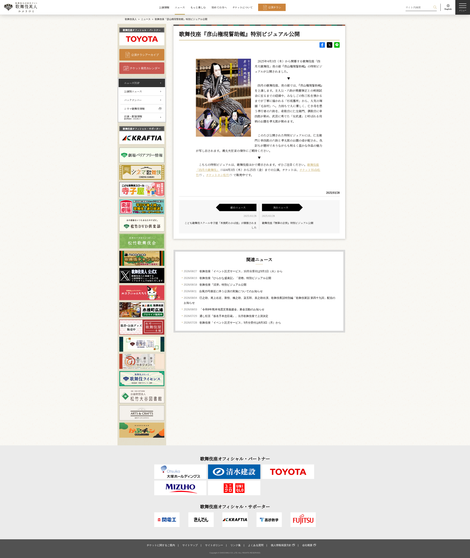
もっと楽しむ (198, 7)
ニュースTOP (132, 83)
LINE (337, 45)
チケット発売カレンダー (145, 68)
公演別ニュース (133, 91)
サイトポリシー (214, 545)
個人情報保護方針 (281, 545)
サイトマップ (190, 545)
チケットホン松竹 (217, 175)
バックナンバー (133, 100)
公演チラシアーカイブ (145, 54)
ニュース (180, 7)
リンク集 (235, 545)
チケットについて (242, 7)
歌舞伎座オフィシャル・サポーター (142, 128)
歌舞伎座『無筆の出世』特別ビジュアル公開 (287, 223)
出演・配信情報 (133, 117)
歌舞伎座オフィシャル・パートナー (142, 30)
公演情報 (164, 7)
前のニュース (238, 207)
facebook (322, 45)
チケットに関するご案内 (161, 545)
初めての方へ (219, 7)
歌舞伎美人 (131, 19)
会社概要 (307, 545)
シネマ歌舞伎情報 (134, 108)
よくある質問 (255, 545)
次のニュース (280, 207)
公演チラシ (274, 7)
